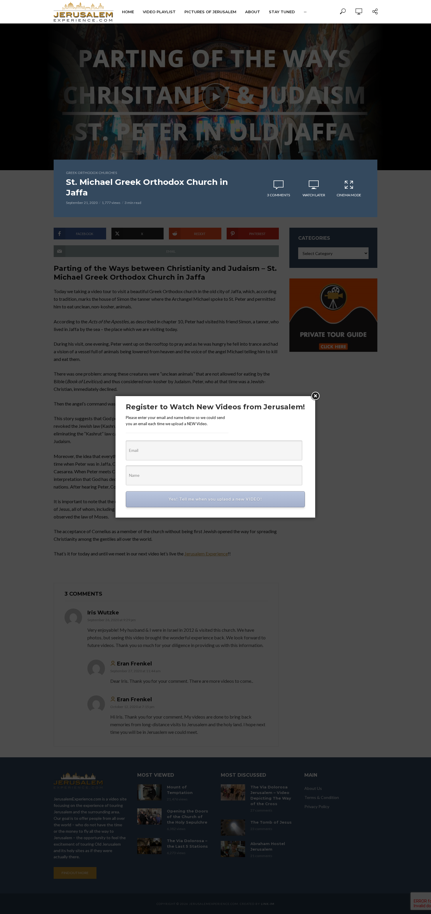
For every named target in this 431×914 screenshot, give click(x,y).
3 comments (278, 195)
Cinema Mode (349, 195)
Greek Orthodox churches (91, 172)
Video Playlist (159, 11)
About (252, 11)
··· (305, 11)
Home (128, 11)
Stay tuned (282, 11)
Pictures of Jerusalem (210, 11)
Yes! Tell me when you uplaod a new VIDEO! (215, 498)
